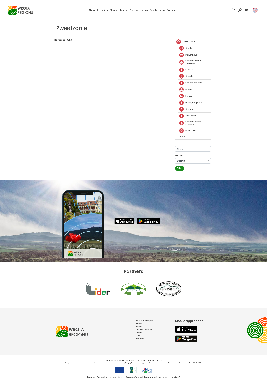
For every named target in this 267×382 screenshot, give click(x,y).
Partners (171, 10)
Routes (124, 10)
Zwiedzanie (188, 41)
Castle (188, 48)
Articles (180, 136)
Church (189, 76)
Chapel (189, 69)
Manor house (192, 54)
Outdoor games (139, 10)
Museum (189, 89)
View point (190, 115)
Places (113, 10)
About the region (98, 10)
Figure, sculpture (193, 102)
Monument (190, 130)
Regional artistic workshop (193, 123)
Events (153, 10)
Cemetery (190, 109)
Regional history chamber (193, 62)
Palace (188, 96)
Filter (179, 168)
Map (162, 10)
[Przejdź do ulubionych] (233, 10)
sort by (179, 155)
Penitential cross (193, 82)
